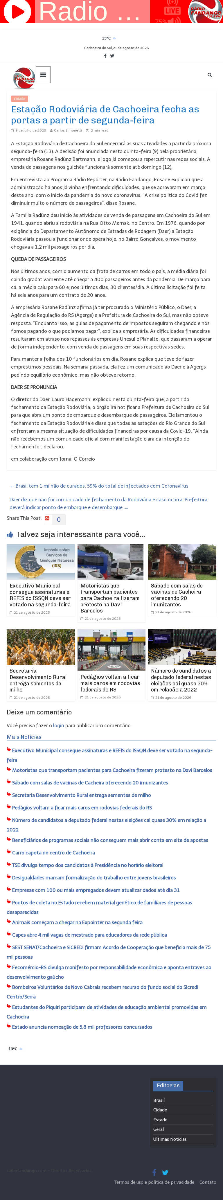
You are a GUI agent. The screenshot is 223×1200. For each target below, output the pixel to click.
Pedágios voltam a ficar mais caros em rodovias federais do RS (110, 683)
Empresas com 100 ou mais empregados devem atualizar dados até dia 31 (96, 890)
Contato (207, 1182)
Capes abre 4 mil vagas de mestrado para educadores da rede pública (89, 935)
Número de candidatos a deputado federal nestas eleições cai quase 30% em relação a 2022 (181, 680)
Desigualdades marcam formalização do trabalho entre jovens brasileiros (94, 878)
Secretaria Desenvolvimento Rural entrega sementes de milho (38, 680)
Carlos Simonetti (68, 130)
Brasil (159, 1100)
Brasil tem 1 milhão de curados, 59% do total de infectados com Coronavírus (99, 486)
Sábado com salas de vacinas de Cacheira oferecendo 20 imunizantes (177, 595)
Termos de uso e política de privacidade (154, 1182)
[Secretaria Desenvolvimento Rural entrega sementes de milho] (41, 633)
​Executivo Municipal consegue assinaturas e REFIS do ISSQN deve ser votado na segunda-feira (40, 595)
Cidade (19, 99)
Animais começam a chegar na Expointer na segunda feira (77, 922)
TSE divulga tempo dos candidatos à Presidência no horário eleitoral (87, 865)
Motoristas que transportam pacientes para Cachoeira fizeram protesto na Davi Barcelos (110, 598)
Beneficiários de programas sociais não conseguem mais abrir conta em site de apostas (110, 840)
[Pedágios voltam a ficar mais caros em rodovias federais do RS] (112, 633)
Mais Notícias (24, 737)
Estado (160, 1119)
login (58, 725)
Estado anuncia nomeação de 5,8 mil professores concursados (82, 1027)
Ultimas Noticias (45, 99)
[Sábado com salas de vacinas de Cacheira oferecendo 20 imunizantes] (182, 548)
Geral (158, 1129)
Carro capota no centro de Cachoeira (53, 853)
